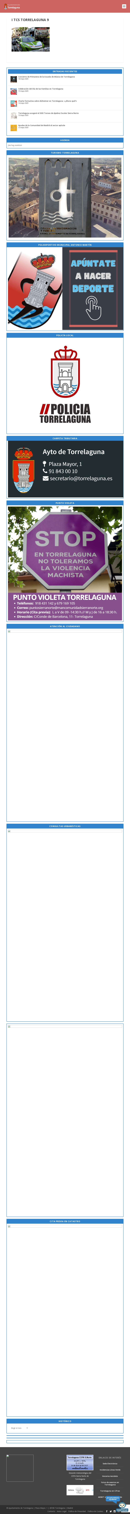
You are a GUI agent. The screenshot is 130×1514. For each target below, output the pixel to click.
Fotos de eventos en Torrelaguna (110, 1483)
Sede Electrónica (110, 1463)
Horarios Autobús (110, 1476)
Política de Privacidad (77, 1511)
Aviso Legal (61, 1511)
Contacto (51, 1511)
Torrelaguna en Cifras (110, 1491)
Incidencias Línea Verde (110, 1470)
